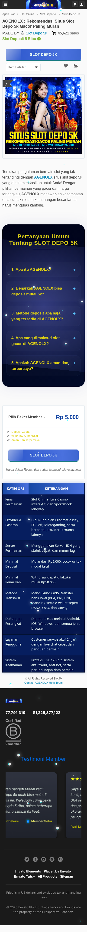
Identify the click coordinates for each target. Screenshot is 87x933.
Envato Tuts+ (24, 876)
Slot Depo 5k (48, 14)
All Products (47, 876)
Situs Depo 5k (71, 14)
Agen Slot (8, 14)
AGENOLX (43, 177)
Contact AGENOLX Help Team (43, 682)
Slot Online (27, 14)
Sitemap (66, 876)
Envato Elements (27, 871)
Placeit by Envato (57, 871)
